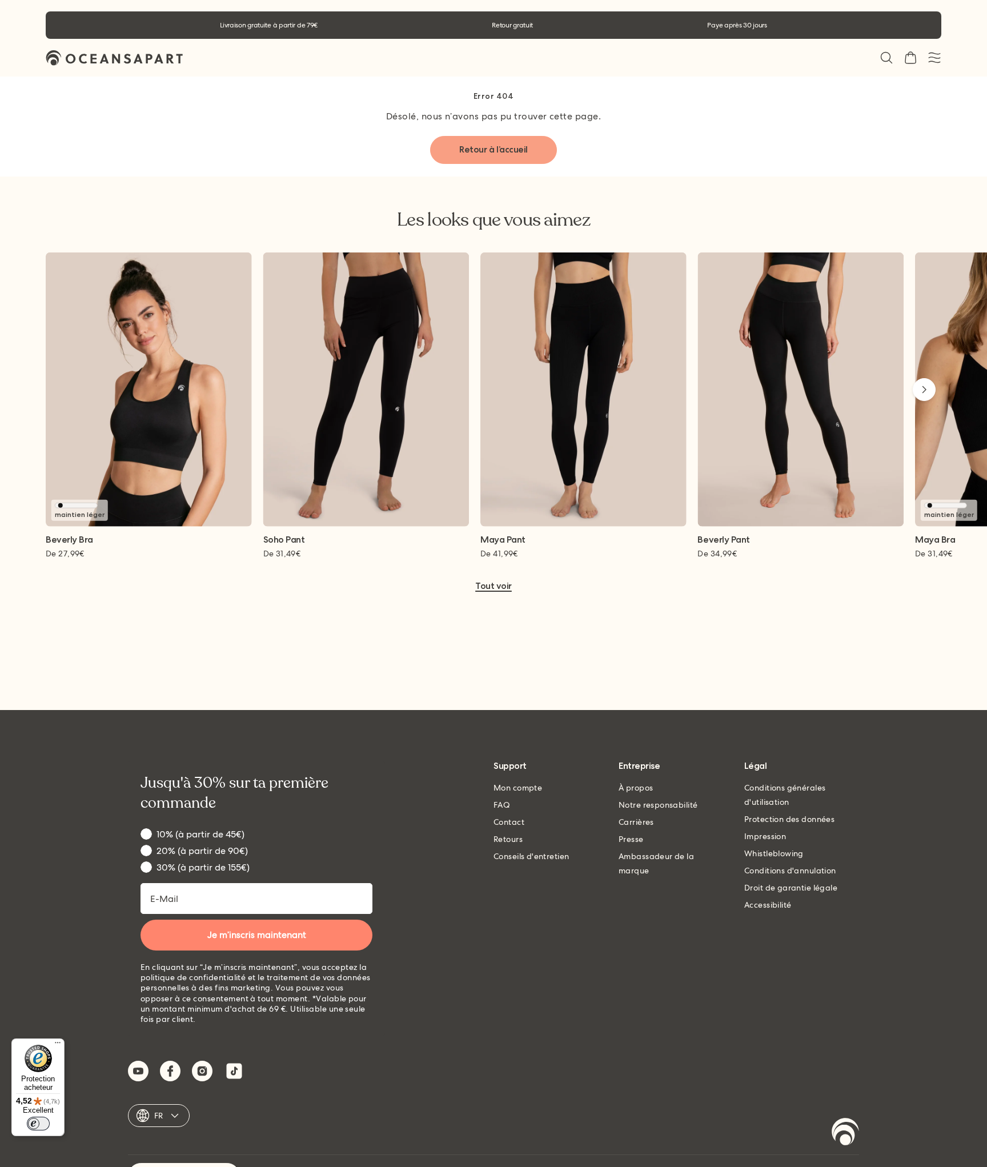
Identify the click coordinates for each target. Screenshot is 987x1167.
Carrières (636, 822)
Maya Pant (502, 540)
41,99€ (499, 553)
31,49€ (282, 553)
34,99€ (717, 553)
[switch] (38, 1123)
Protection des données (789, 819)
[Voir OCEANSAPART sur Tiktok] (234, 1071)
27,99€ (65, 553)
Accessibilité (767, 905)
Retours (508, 839)
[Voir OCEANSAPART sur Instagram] (202, 1071)
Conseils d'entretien (531, 856)
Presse (631, 839)
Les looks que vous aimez (493, 220)
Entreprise (639, 766)
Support (510, 766)
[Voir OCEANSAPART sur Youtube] (138, 1071)
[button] (886, 58)
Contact (509, 822)
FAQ (502, 805)
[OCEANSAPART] (114, 58)
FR (158, 1115)
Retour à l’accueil (493, 149)
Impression (765, 836)
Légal (755, 766)
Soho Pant (284, 540)
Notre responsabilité (658, 805)
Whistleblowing (774, 853)
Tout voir (493, 586)
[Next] (924, 389)
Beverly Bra (69, 540)
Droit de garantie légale (790, 888)
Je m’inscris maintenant (256, 935)
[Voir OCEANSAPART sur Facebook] (170, 1071)
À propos (636, 788)
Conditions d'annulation (790, 870)
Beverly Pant (723, 540)
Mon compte (518, 788)
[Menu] (58, 1045)
